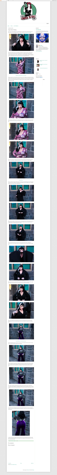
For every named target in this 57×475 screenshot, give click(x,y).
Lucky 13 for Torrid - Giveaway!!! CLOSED (43, 60)
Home (8, 25)
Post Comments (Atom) (14, 464)
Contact (11, 25)
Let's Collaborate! (16, 25)
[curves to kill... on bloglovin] (39, 77)
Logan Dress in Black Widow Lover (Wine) (21, 75)
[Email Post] (16, 440)
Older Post (32, 463)
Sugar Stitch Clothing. (28, 32)
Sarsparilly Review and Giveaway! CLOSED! (43, 64)
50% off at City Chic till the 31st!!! (44, 68)
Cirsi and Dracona (38, 29)
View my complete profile (39, 51)
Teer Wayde (40, 45)
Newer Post (9, 463)
